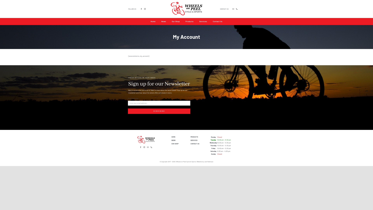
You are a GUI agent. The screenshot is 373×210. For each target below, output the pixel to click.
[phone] (237, 9)
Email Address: (133, 98)
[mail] (233, 9)
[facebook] (141, 9)
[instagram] (145, 9)
